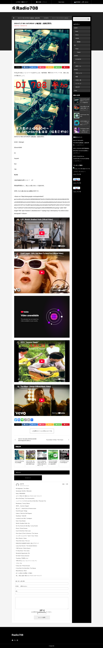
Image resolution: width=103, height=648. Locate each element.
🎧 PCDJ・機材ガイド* (22, 2)
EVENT (76, 55)
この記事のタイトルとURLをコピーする (42, 431)
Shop (75, 90)
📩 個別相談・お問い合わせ (81, 2)
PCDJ (76, 48)
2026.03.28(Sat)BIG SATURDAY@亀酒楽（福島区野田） (81, 143)
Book (76, 31)
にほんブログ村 (77, 174)
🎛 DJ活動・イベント (41, 2)
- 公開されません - (21, 586)
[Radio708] (25, 8)
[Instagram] (17, 640)
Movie (77, 34)
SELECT (77, 87)
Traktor (79, 52)
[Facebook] (12, 640)
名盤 (76, 76)
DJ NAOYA (78, 59)
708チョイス (78, 73)
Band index (61, 2)
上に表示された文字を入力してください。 (42, 612)
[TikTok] (20, 640)
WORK (77, 38)
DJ (75, 45)
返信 (63, 484)
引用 (67, 484)
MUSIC (76, 69)
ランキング (78, 83)
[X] (15, 640)
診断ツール (78, 66)
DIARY (76, 28)
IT (74, 62)
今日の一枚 (78, 80)
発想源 (78, 41)
